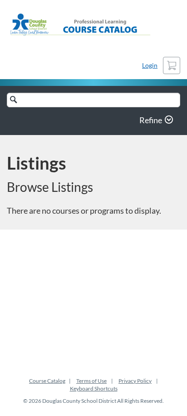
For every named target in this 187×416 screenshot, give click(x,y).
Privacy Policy (135, 380)
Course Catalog (47, 380)
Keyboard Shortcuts (94, 388)
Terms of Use (91, 380)
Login (149, 65)
